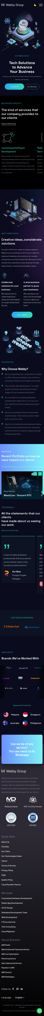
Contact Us (14, 87)
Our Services (32, 87)
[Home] (13, 5)
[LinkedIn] (21, 988)
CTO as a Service (8, 922)
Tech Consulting (8, 926)
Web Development (9, 917)
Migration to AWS (7, 968)
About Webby (22, 315)
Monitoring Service (8, 959)
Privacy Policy (7, 870)
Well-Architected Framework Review (15, 949)
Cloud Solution (9, 491)
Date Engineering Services (11, 963)
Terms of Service (8, 865)
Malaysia (15, 714)
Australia (14, 723)
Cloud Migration (8, 931)
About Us (5, 842)
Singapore (35, 714)
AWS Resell (5, 945)
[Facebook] (13, 988)
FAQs (3, 875)
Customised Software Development (13, 149)
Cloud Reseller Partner (11, 884)
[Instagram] (17, 988)
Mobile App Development (12, 903)
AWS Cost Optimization (10, 954)
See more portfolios (9, 466)
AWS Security (6, 972)
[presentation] (35, 474)
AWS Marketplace (7, 977)
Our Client (5, 851)
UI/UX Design (7, 908)
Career (4, 861)
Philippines (35, 723)
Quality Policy (7, 880)
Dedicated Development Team (14, 912)
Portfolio (5, 846)
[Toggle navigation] (41, 5)
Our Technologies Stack (11, 856)
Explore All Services (8, 124)
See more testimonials (9, 530)
